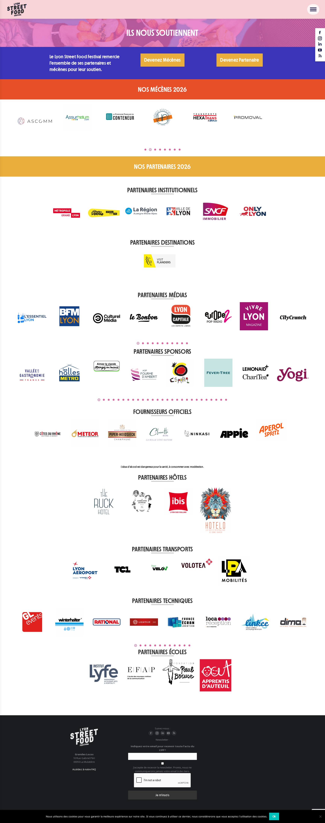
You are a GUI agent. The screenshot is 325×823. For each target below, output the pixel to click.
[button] (145, 150)
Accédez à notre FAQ (84, 769)
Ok (274, 816)
